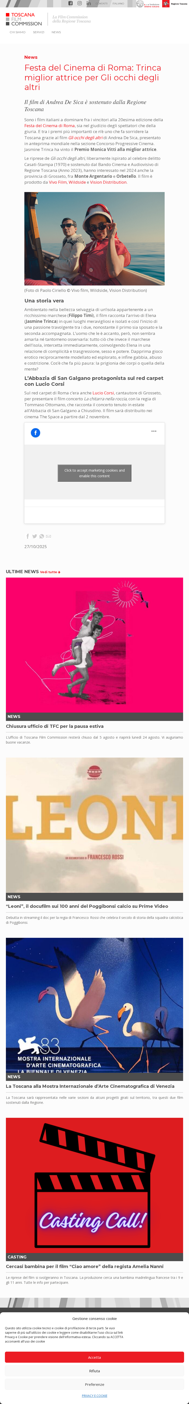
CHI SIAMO (18, 32)
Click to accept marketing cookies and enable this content (94, 473)
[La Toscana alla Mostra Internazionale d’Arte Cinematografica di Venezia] (94, 1005)
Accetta (94, 1357)
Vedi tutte (49, 572)
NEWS (56, 32)
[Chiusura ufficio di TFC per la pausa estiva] (94, 645)
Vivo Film (58, 182)
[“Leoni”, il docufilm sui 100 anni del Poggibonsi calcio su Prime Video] (94, 825)
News (30, 57)
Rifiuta (94, 1370)
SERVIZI (38, 32)
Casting (17, 1257)
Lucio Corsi (103, 393)
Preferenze (94, 1384)
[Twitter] (34, 537)
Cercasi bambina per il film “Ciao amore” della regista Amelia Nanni (85, 1266)
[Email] (48, 536)
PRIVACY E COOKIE (94, 1396)
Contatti (102, 3)
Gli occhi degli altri (85, 137)
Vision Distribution (108, 182)
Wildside (77, 182)
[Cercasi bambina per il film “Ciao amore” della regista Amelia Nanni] (94, 1185)
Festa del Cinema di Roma (49, 125)
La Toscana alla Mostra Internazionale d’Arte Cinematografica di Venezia (90, 1086)
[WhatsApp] (41, 537)
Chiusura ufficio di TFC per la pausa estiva (55, 726)
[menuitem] (118, 3)
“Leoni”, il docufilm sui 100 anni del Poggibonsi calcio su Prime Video (87, 906)
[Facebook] (27, 537)
